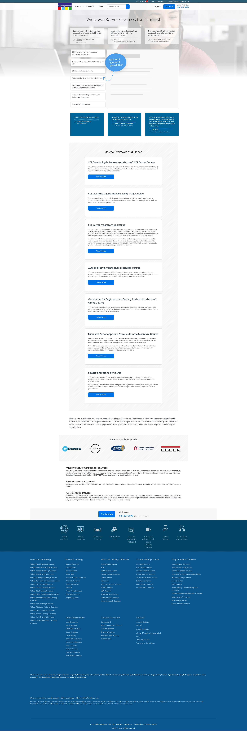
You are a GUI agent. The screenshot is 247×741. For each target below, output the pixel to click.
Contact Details (142, 630)
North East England (126, 704)
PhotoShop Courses (144, 584)
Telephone (60, 675)
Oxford (159, 701)
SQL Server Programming (82, 71)
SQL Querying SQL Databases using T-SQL (87, 62)
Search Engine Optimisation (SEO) (76, 675)
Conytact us (138, 724)
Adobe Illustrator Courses (146, 577)
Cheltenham (47, 704)
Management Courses (181, 597)
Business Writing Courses (182, 567)
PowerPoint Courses (74, 591)
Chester (116, 704)
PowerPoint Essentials (81, 104)
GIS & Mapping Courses (181, 577)
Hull (64, 704)
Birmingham (56, 701)
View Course (101, 177)
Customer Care (115, 675)
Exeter (169, 701)
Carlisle (39, 704)
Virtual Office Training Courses (42, 587)
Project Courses (72, 598)
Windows (104, 581)
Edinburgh (81, 704)
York (190, 701)
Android (164, 675)
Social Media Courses (181, 604)
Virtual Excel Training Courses (42, 564)
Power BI (69, 587)
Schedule (91, 6)
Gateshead (143, 701)
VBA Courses (106, 591)
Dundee (104, 704)
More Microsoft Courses (111, 601)
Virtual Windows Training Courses (44, 607)
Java (203, 675)
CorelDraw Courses (74, 639)
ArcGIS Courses (72, 622)
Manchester (41, 701)
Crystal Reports (173, 675)
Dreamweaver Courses (145, 574)
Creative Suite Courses (145, 571)
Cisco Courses (72, 632)
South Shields (152, 701)
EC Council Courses (74, 642)
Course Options (107, 629)
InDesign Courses (143, 581)
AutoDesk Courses (73, 629)
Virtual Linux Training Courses (42, 574)
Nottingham (184, 701)
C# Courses (71, 567)
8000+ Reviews (173, 1)
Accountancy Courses (181, 564)
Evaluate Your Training (110, 635)
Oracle (143, 675)
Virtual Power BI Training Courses (43, 567)
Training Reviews (108, 632)
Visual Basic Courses (109, 594)
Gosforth (63, 701)
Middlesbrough (197, 701)
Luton (54, 704)
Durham (107, 701)
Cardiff (164, 701)
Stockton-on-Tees (98, 701)
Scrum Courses (72, 649)
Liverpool (123, 701)
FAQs (138, 636)
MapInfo (137, 675)
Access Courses (72, 564)
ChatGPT (106, 675)
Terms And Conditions (126, 728)
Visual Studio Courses (110, 598)
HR (98, 675)
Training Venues (142, 640)
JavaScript (34, 677)
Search (128, 6)
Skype (153, 675)
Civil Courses (71, 635)
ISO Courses (177, 584)
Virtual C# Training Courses (41, 584)
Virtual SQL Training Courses (41, 591)
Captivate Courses (144, 567)
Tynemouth (79, 701)
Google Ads (196, 675)
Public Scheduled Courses (111, 625)
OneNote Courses (73, 581)
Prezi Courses (71, 645)
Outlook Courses (72, 584)
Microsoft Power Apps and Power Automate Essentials (86, 96)
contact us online (112, 475)
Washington (71, 701)
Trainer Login (106, 639)
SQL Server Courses (109, 571)
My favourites (142, 1)
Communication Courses (182, 571)
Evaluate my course (158, 1)
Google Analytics (185, 675)
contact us (82, 500)
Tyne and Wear (115, 701)
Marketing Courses (179, 600)
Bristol (137, 701)
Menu (101, 6)
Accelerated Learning (46, 677)
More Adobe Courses (145, 587)
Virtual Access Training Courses (43, 571)
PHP (101, 675)
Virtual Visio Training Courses (42, 617)
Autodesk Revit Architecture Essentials (87, 78)
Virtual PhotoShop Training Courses (44, 581)
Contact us (107, 514)
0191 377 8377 (126, 515)
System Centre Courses (110, 574)
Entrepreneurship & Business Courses (187, 594)
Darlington (130, 701)
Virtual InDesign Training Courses (43, 577)
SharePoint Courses (109, 564)
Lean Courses (177, 581)
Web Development (79, 677)
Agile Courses (71, 625)
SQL (102, 567)
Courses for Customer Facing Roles (186, 574)
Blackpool (33, 704)
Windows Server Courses (111, 584)
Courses (78, 6)
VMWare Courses (73, 652)
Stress (53, 675)
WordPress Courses (74, 655)
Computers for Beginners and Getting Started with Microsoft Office (87, 86)
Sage (148, 675)
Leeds (68, 704)
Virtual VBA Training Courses (41, 604)
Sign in (158, 6)
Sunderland (87, 701)
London (48, 701)
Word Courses (107, 587)
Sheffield (74, 704)
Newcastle (33, 701)
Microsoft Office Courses (76, 577)
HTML (124, 675)
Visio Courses (106, 577)
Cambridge (175, 701)
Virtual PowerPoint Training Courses (44, 594)
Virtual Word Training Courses (42, 610)
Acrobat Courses (143, 564)
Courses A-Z (106, 622)
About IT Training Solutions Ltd (148, 633)
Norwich (110, 704)
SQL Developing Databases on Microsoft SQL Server (84, 53)
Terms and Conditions (145, 643)
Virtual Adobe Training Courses (43, 614)
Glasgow (98, 704)
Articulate (93, 675)
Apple (132, 675)
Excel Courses (71, 571)
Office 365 (70, 574)
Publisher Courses (73, 594)
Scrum (158, 675)
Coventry (59, 704)
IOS (127, 675)
